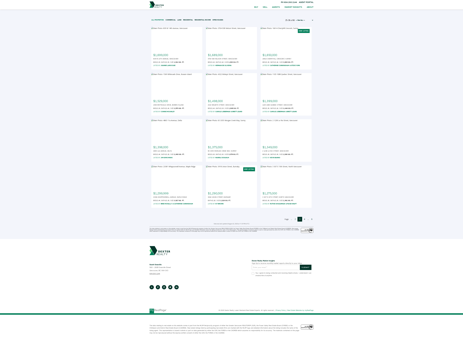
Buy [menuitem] (256, 7)
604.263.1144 (155, 274)
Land (179, 20)
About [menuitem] (310, 7)
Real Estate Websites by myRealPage (300, 310)
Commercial (171, 20)
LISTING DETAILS (176, 53)
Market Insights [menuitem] (293, 7)
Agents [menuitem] (276, 7)
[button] (152, 287)
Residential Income (203, 20)
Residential (188, 20)
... (291, 219)
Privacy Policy (281, 310)
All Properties (157, 20)
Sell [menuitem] (265, 7)
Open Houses (217, 20)
